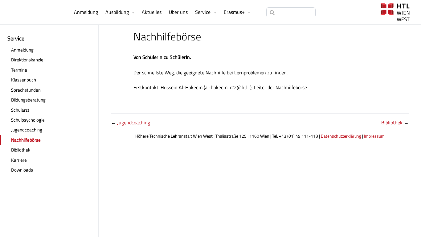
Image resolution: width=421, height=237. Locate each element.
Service (203, 12)
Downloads (22, 169)
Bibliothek (20, 149)
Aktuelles (151, 12)
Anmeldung (86, 12)
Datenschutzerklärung (341, 136)
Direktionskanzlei (27, 59)
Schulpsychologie (28, 119)
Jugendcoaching (26, 129)
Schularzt (20, 110)
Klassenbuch (43, 79)
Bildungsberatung (28, 99)
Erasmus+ (234, 12)
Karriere (19, 160)
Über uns (178, 12)
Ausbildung (117, 12)
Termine (19, 69)
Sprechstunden (45, 90)
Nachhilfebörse (26, 139)
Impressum (374, 136)
